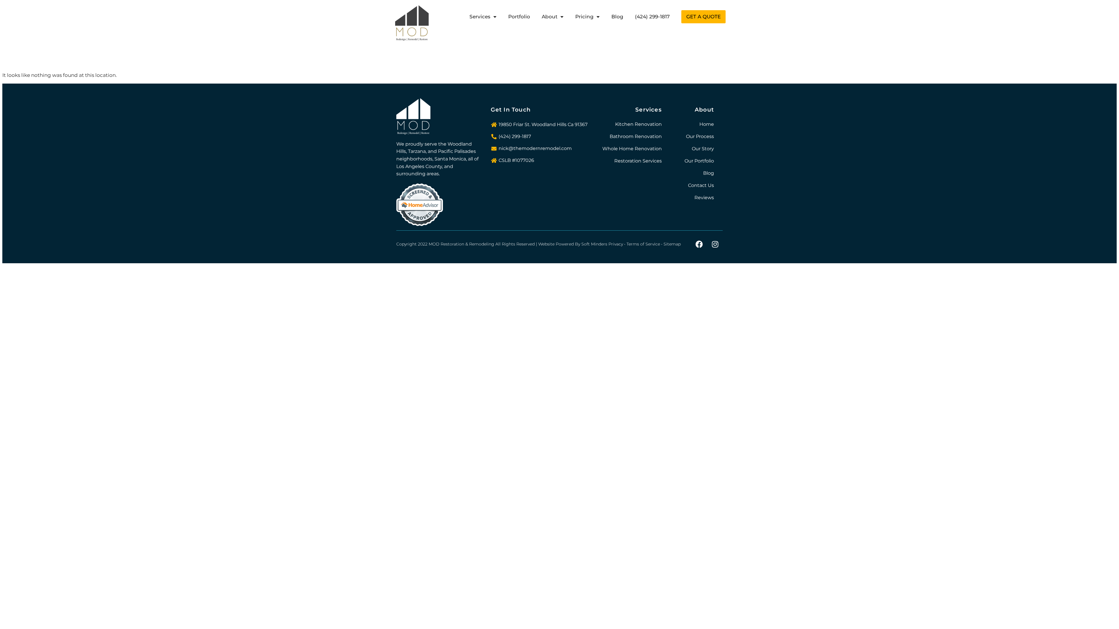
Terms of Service (643, 244)
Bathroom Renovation (636, 136)
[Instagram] (715, 244)
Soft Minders (594, 244)
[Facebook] (699, 244)
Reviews (704, 197)
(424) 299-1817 (652, 17)
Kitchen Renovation (638, 124)
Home (706, 124)
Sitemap (672, 244)
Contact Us (701, 185)
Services (479, 17)
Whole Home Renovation (632, 148)
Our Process (700, 136)
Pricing (584, 17)
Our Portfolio (699, 161)
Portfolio (519, 17)
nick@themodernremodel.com (535, 148)
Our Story (703, 148)
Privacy (615, 244)
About (549, 17)
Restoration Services (638, 161)
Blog (617, 17)
